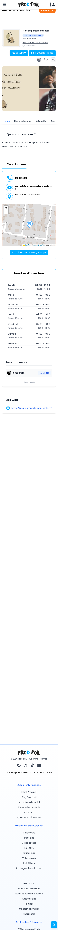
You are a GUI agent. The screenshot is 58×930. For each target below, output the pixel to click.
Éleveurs (29, 848)
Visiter (46, 372)
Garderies (29, 883)
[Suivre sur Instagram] (39, 60)
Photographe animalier (29, 868)
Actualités (40, 121)
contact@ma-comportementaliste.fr (33, 187)
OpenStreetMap (39, 245)
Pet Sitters (29, 863)
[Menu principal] (4, 4)
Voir (50, 106)
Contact (29, 812)
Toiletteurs (29, 832)
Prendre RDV (47, 10)
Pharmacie (29, 914)
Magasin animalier (29, 909)
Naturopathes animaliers (29, 893)
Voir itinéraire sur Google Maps (29, 252)
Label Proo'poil (29, 792)
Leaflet (27, 245)
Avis (53, 121)
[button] (30, 224)
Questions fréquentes (29, 817)
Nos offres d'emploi (29, 802)
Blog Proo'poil (29, 797)
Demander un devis (29, 807)
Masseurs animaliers (29, 888)
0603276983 (20, 178)
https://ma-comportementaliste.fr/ (31, 408)
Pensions (29, 837)
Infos (7, 121)
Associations (29, 898)
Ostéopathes (29, 842)
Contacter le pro (44, 53)
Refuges (29, 903)
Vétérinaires (29, 858)
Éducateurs (29, 853)
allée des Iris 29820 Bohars (35, 42)
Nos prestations (22, 121)
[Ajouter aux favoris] (46, 60)
